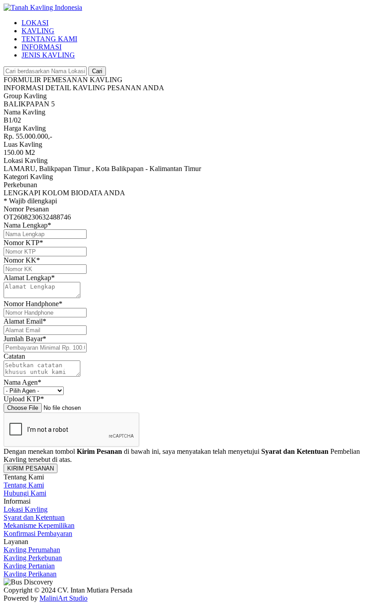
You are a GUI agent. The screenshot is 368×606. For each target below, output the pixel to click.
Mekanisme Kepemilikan (39, 525)
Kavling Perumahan (32, 549)
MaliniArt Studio (63, 598)
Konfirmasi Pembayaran (38, 533)
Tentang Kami (24, 485)
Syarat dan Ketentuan (34, 517)
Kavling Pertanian (29, 566)
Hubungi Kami (25, 493)
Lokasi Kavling (26, 509)
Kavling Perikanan (30, 574)
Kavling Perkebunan (33, 558)
